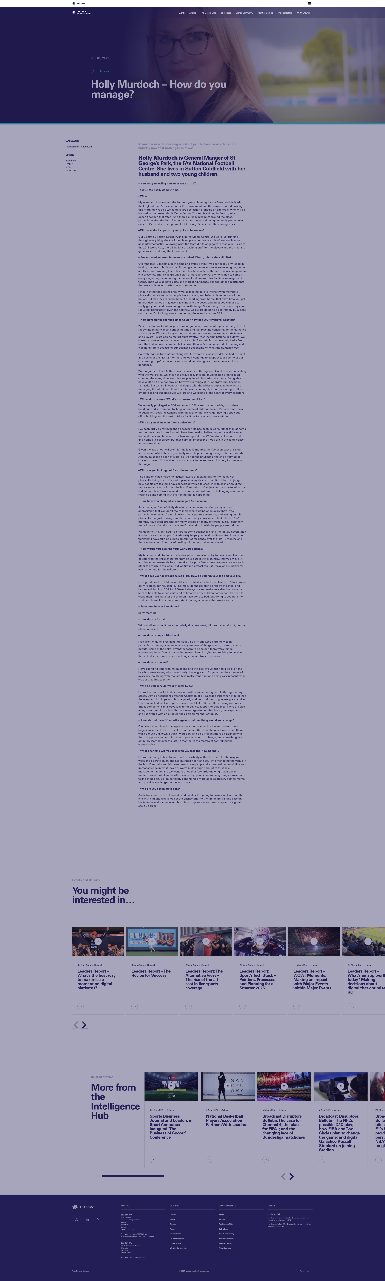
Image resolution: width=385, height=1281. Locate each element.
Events (221, 1214)
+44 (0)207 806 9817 (140, 1234)
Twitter (68, 163)
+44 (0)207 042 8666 (146, 1236)
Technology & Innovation (78, 146)
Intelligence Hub (225, 1243)
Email (68, 166)
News (172, 1229)
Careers (173, 1224)
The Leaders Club (225, 1224)
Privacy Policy (175, 1233)
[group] (98, 971)
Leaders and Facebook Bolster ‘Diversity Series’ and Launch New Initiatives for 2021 (288, 1219)
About (172, 1219)
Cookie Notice (175, 1243)
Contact (173, 1214)
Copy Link (70, 170)
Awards (222, 1219)
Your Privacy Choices (80, 1271)
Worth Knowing (225, 1248)
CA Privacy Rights (177, 1238)
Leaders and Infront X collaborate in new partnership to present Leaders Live (289, 1225)
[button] (84, 1024)
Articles (104, 71)
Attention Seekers (226, 1238)
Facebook (70, 160)
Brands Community (226, 1233)
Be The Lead (223, 1229)
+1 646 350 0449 (139, 1257)
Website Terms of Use (178, 1248)
